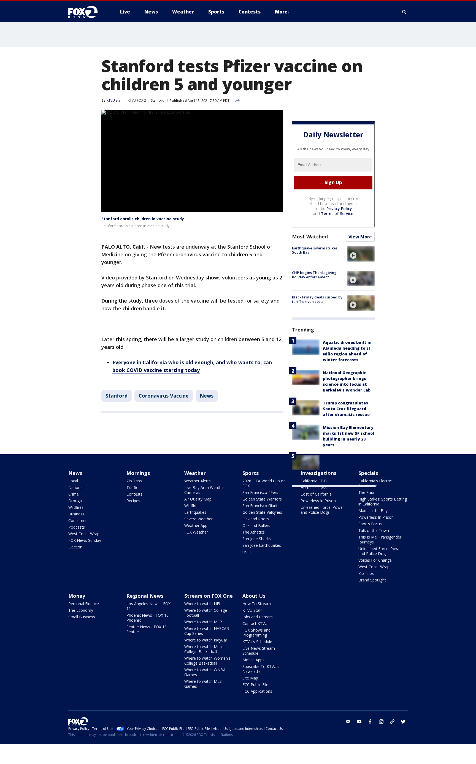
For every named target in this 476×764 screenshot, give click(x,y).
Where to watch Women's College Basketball (207, 661)
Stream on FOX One (208, 595)
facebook (370, 721)
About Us (253, 595)
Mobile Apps (253, 659)
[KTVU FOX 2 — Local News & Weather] (86, 11)
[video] (361, 254)
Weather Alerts (197, 480)
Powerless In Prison (318, 500)
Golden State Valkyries (262, 512)
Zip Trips (134, 480)
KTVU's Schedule (257, 641)
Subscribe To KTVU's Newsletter (260, 669)
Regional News (144, 595)
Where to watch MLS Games (203, 684)
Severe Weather (198, 518)
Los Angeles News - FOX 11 (148, 606)
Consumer (77, 520)
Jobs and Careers (257, 616)
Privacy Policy (339, 208)
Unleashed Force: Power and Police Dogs (322, 510)
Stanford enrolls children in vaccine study (142, 218)
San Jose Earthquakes (261, 545)
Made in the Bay (373, 510)
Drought (75, 500)
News (206, 395)
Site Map (250, 678)
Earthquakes (195, 512)
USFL (247, 551)
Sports (250, 473)
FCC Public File (255, 684)
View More (360, 237)
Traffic (132, 487)
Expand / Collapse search (404, 12)
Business (76, 513)
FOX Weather (196, 532)
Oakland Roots (255, 518)
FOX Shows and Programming (256, 632)
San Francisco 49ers (260, 492)
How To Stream (256, 603)
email (348, 721)
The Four (366, 492)
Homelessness (314, 487)
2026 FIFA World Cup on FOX (264, 483)
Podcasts (76, 527)
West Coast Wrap (83, 533)
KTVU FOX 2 (137, 100)
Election (75, 547)
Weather (195, 473)
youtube (359, 721)
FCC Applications (257, 691)
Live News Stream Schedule (258, 651)
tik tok (392, 721)
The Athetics (253, 532)
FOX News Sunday (84, 540)
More (281, 12)
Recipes (133, 500)
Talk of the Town (373, 530)
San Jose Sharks (256, 538)
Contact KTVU (254, 623)
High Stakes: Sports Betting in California (382, 501)
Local (73, 480)
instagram (381, 721)
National (75, 487)
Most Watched (310, 236)
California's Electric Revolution (375, 483)
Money (76, 595)
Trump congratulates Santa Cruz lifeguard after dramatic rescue (346, 408)
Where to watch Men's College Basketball (204, 649)
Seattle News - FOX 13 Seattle (146, 629)
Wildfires (75, 507)
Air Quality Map (198, 499)
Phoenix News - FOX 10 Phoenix (147, 618)
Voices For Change (375, 560)
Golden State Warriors (262, 499)
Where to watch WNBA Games (205, 672)
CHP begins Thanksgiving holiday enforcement (314, 274)
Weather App (195, 525)
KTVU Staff (252, 610)
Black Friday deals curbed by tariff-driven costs (317, 299)
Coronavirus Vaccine (164, 395)
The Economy (80, 610)
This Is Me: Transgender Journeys (379, 539)
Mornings (138, 473)
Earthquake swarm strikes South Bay (314, 250)
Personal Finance (83, 603)
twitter (403, 721)
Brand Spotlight (372, 580)
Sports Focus (370, 523)
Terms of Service (337, 213)
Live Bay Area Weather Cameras (204, 490)
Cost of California (316, 494)
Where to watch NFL (202, 603)
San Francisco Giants (261, 505)
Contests (134, 494)
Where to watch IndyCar (205, 640)
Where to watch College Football (205, 613)
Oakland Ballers (256, 525)
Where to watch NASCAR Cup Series (206, 631)
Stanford (157, 100)
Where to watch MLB (203, 621)
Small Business (81, 616)
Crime (73, 494)
